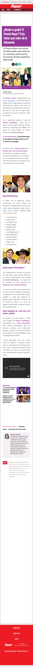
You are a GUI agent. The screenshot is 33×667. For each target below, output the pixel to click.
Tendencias (17, 10)
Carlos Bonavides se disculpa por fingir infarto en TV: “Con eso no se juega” (16, 139)
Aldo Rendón (14, 2)
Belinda (30, 2)
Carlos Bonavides (9, 100)
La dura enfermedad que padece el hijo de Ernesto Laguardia (9, 390)
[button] (13, 64)
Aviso (16, 639)
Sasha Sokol (17, 103)
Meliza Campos (22, 2)
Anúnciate (16, 628)
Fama (8, 10)
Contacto (16, 634)
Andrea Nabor (7, 92)
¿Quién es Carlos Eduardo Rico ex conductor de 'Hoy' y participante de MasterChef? (9, 399)
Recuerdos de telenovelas (17, 429)
